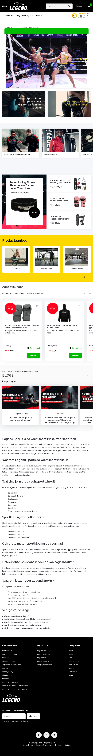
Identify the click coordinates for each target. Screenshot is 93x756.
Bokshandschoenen (15, 496)
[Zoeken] (70, 6)
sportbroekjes (7, 552)
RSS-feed (60, 743)
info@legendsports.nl (10, 706)
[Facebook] (39, 735)
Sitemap (5, 679)
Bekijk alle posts (10, 381)
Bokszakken (12, 493)
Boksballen (12, 502)
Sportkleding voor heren (17, 534)
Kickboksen (73, 672)
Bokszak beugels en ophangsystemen (22, 511)
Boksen (71, 668)
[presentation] (84, 277)
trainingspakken (59, 549)
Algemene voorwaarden (11, 665)
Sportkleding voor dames (17, 531)
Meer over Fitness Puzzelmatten (15, 686)
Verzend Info (7, 651)
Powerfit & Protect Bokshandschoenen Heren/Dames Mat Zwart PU (22, 326)
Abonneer (33, 716)
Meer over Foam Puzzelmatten (14, 689)
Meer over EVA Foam (10, 682)
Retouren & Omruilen (10, 654)
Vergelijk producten (44, 665)
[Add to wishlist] (37, 306)
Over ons (5, 658)
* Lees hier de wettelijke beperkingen (15, 721)
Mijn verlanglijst (43, 661)
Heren (71, 651)
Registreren (41, 651)
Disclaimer (6, 668)
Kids (70, 658)
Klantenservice (8, 675)
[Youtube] (54, 735)
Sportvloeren (13, 499)
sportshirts (83, 549)
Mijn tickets (41, 658)
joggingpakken (72, 549)
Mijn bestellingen (43, 654)
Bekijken (33, 355)
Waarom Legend (8, 661)
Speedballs (12, 508)
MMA (71, 675)
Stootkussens (13, 505)
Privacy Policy (7, 672)
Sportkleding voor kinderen (18, 537)
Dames (71, 654)
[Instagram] (46, 735)
